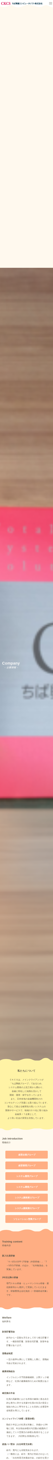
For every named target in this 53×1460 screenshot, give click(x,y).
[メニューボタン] (50, 3)
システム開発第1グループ (27, 1197)
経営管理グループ (27, 1165)
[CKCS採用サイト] (22, 3)
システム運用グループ (27, 1176)
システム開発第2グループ (27, 1208)
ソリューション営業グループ (27, 1219)
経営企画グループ (27, 1154)
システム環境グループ (27, 1187)
